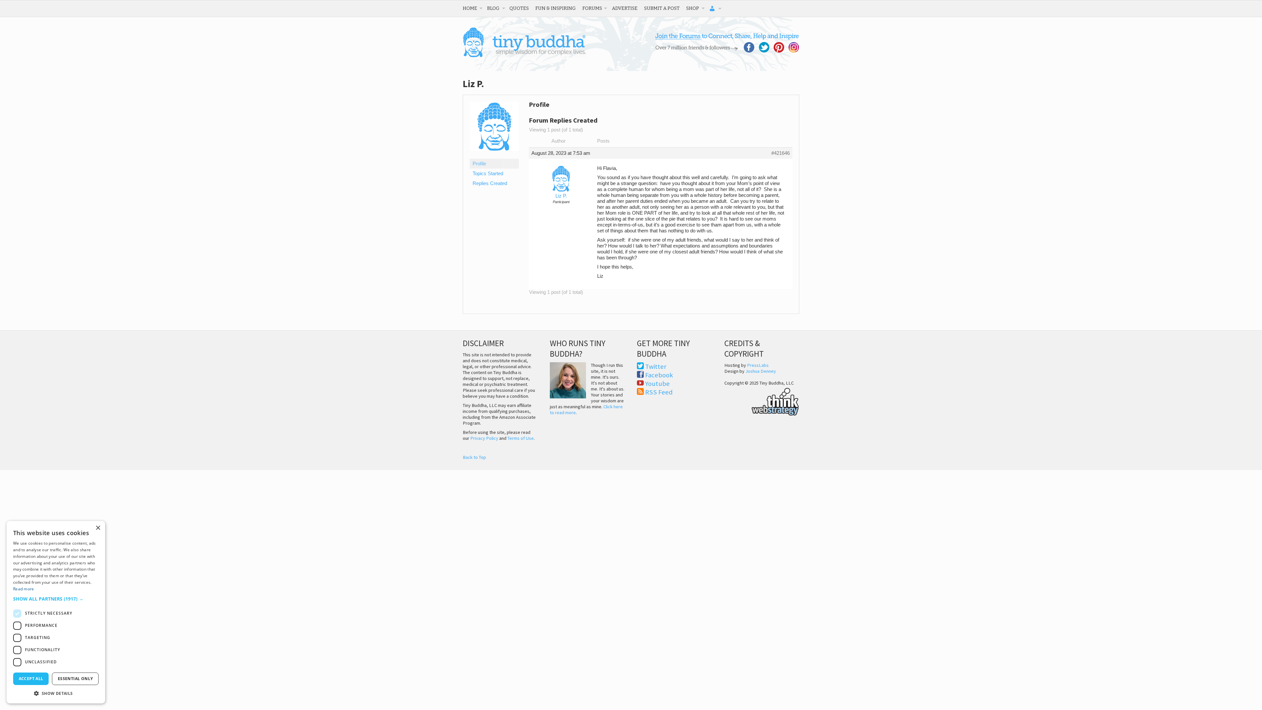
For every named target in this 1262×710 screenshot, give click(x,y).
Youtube (657, 383)
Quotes (519, 8)
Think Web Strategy (761, 400)
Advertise (625, 8)
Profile (479, 163)
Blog (493, 8)
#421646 (780, 153)
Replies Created (490, 183)
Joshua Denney (760, 371)
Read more (23, 589)
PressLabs (758, 365)
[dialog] (56, 612)
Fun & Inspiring (555, 8)
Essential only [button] (75, 678)
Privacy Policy (484, 438)
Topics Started (488, 173)
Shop (692, 8)
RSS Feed (659, 392)
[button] (56, 599)
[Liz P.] (494, 155)
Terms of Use (520, 438)
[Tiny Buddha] (524, 56)
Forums (592, 8)
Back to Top (474, 457)
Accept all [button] (31, 678)
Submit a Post (662, 8)
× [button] (97, 528)
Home (470, 8)
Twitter (655, 366)
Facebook (659, 375)
